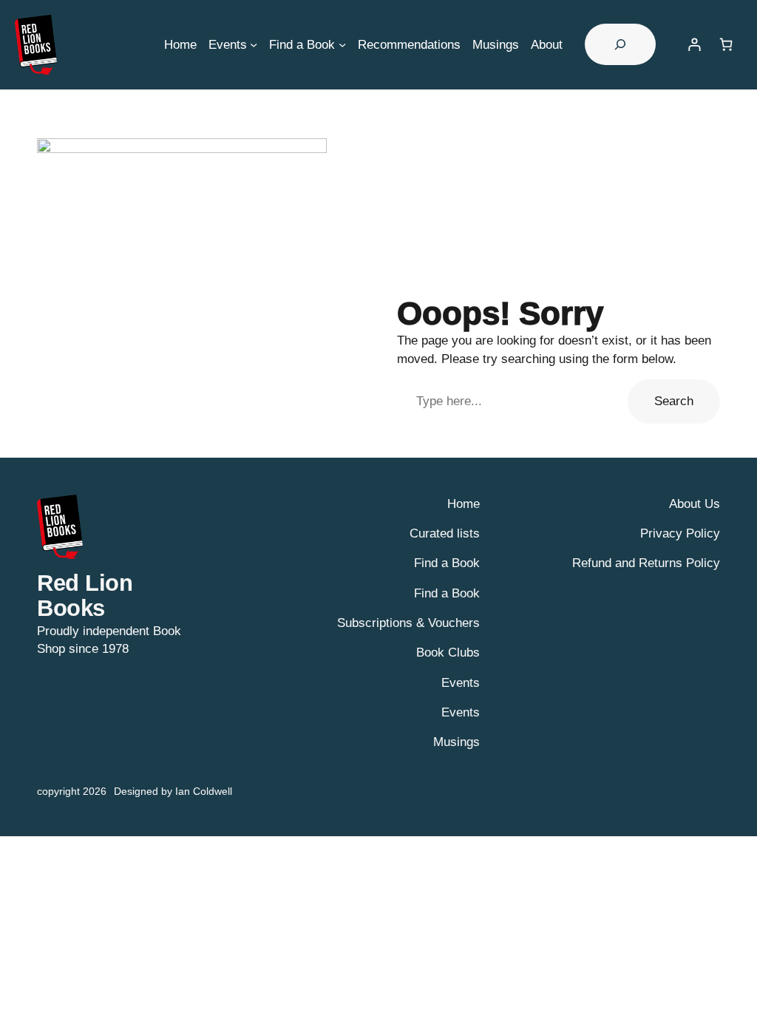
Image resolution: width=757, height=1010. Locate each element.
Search (673, 400)
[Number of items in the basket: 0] (726, 45)
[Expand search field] (620, 44)
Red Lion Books (84, 596)
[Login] (694, 45)
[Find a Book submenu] (342, 44)
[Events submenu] (253, 44)
